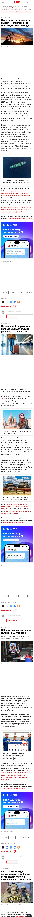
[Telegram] (11, 302)
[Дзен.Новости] (3, 302)
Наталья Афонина (7, 261)
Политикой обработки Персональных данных (12, 7)
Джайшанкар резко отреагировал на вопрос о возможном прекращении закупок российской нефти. (15, 193)
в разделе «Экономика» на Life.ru (20, 219)
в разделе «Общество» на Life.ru (13, 522)
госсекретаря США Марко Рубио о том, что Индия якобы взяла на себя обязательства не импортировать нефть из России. (16, 209)
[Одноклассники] (18, 302)
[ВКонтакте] (15, 302)
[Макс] (7, 302)
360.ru (3, 399)
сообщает (15, 86)
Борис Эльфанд (6, 565)
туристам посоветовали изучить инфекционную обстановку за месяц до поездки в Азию (15, 506)
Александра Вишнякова (8, 831)
